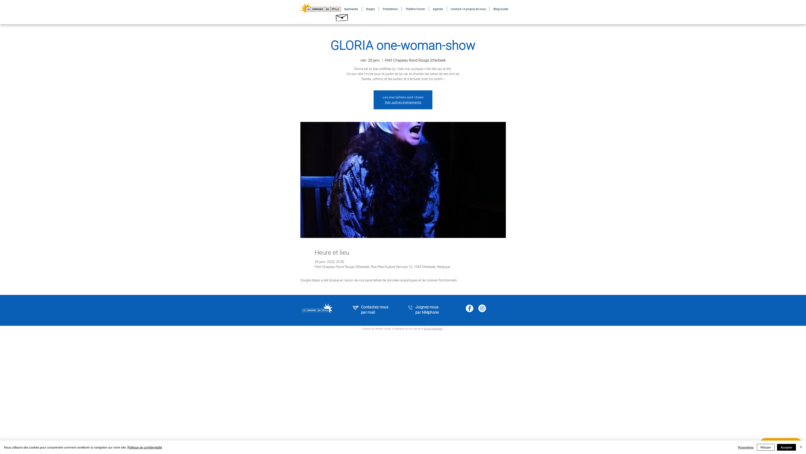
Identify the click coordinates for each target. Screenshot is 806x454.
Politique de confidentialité (144, 447)
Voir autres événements (403, 102)
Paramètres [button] (746, 447)
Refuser (765, 447)
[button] (351, 9)
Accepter (786, 447)
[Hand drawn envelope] (342, 16)
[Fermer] (800, 447)
